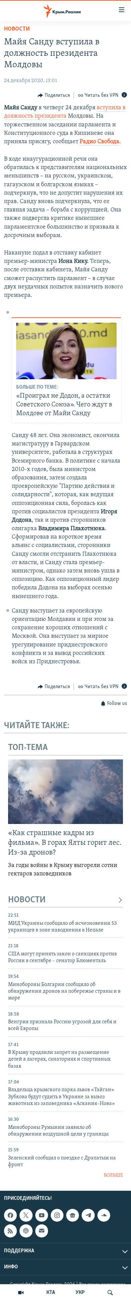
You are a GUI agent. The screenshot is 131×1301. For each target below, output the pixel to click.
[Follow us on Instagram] (57, 1215)
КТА (50, 1292)
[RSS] (10, 1230)
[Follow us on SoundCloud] (103, 1215)
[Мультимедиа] (21, 1292)
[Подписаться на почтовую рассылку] (41, 1230)
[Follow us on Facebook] (10, 1215)
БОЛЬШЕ (113, 1175)
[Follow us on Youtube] (41, 1215)
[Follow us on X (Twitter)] (25, 1215)
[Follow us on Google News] (72, 1215)
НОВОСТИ (27, 900)
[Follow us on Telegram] (88, 1215)
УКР (80, 1292)
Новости (17, 29)
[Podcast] (25, 1230)
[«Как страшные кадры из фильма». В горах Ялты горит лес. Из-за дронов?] (65, 791)
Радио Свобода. (100, 142)
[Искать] (110, 1292)
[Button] (54, 95)
